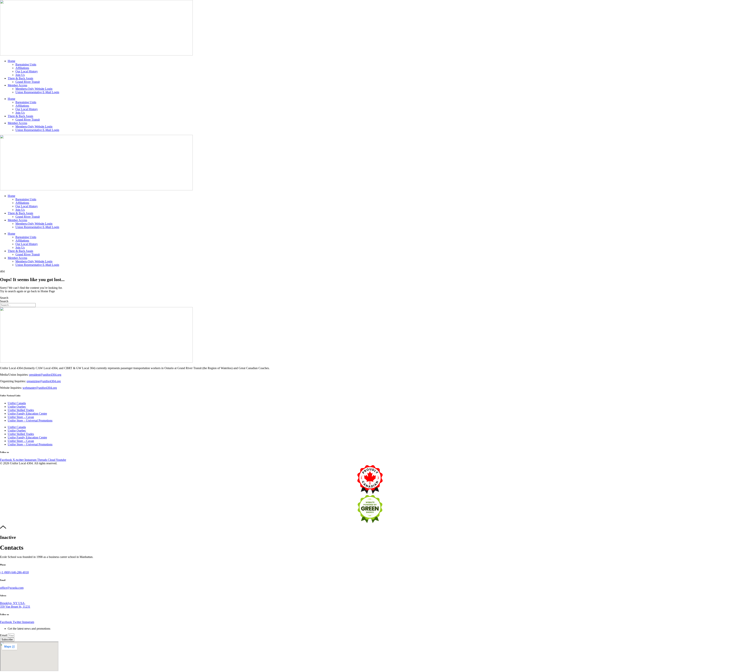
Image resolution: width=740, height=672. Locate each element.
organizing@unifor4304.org (44, 381)
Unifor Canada (17, 403)
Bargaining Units (25, 64)
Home (11, 61)
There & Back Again (20, 78)
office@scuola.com (12, 587)
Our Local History (26, 71)
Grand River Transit (27, 81)
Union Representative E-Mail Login (37, 92)
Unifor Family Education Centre (27, 413)
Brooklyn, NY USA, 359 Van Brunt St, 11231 (15, 604)
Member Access (17, 85)
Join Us (20, 74)
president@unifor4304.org (45, 374)
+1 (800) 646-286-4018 (14, 572)
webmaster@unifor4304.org (40, 387)
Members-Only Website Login (33, 88)
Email (4, 635)
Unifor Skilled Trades (21, 410)
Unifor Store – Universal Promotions (30, 420)
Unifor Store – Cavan (21, 417)
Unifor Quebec (17, 406)
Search (4, 297)
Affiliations (22, 68)
